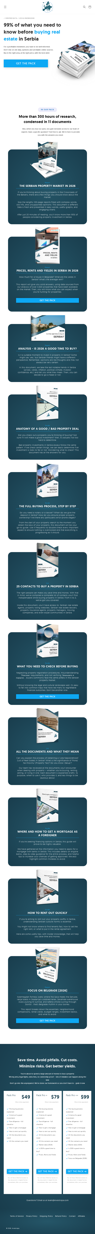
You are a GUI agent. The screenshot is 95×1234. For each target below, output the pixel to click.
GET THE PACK (26, 63)
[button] (5, 7)
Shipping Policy (46, 1216)
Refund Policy (61, 1216)
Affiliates (81, 1216)
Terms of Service (17, 1216)
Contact (72, 1216)
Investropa (15, 1228)
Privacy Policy (31, 1216)
